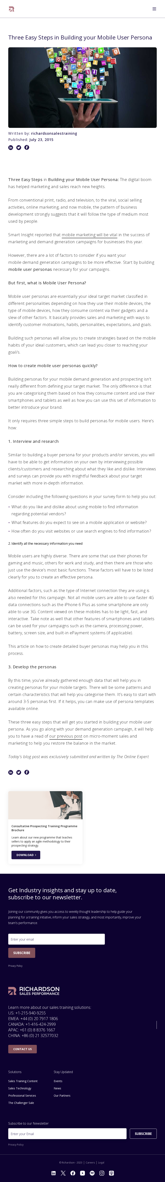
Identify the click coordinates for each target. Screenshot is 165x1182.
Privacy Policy (15, 966)
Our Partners (62, 1095)
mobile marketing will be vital (89, 234)
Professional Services (22, 1095)
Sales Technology (19, 1088)
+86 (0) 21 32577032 (40, 1035)
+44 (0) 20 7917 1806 (39, 1018)
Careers (90, 1162)
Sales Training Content (23, 1081)
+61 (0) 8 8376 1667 (37, 1030)
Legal (101, 1162)
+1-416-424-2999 (41, 1024)
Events (58, 1081)
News (57, 1088)
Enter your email (22, 939)
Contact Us (22, 1049)
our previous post (65, 736)
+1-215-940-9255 (30, 1013)
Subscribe (21, 953)
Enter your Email (22, 1134)
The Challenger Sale (21, 1103)
